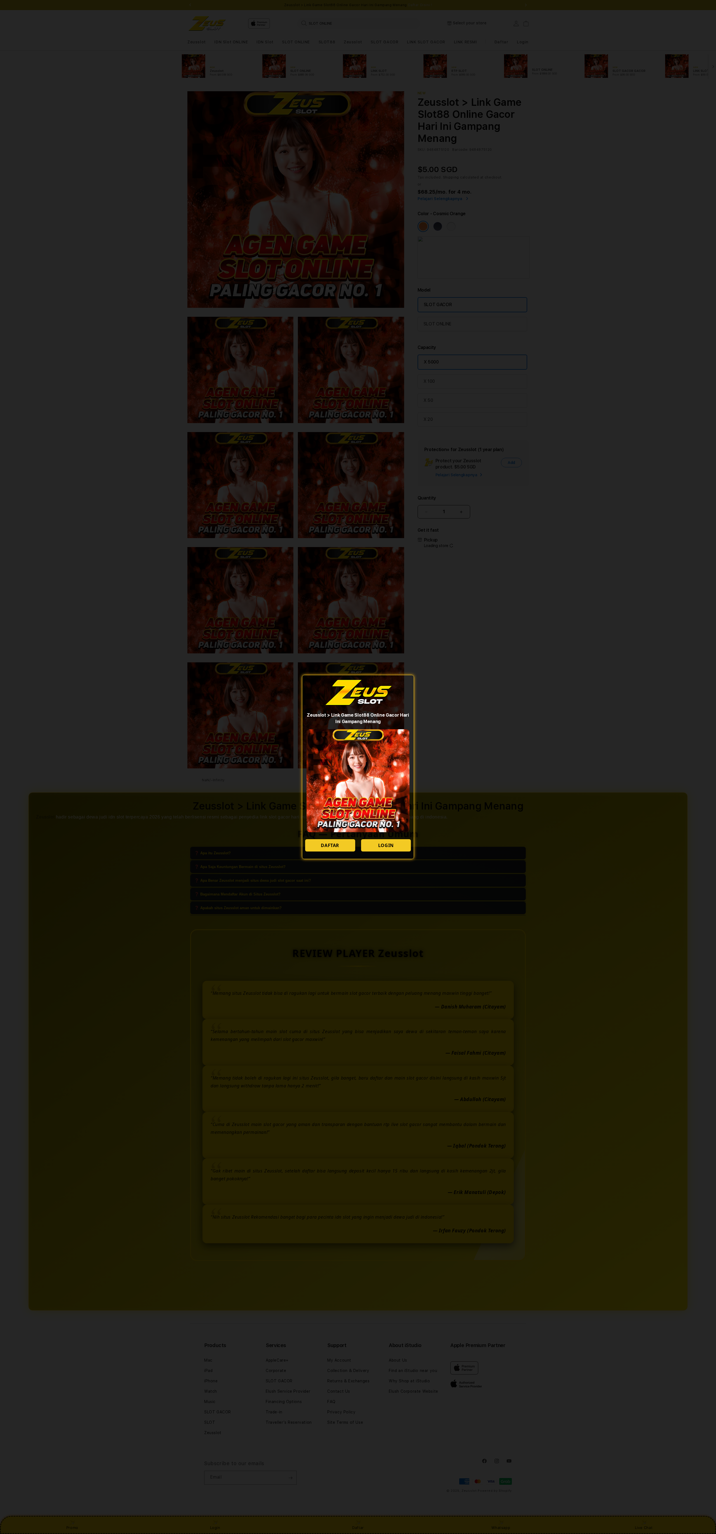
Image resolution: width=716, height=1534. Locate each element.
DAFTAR (330, 845)
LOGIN (386, 845)
